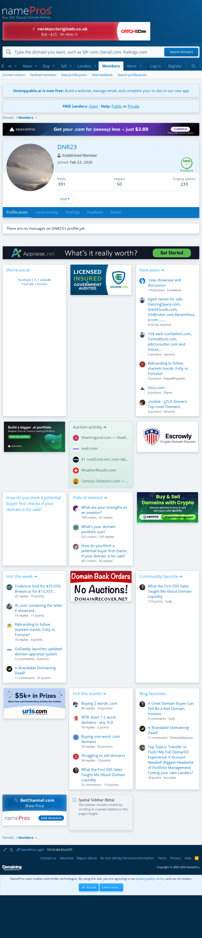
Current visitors (13, 75)
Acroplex (170, 777)
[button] (15, 66)
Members (111, 65)
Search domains (181, 52)
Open (93, 106)
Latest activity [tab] (46, 212)
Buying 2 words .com (99, 703)
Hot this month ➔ (89, 693)
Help (188, 858)
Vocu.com (156, 387)
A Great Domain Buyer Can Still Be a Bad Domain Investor (171, 708)
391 (62, 184)
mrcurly (169, 411)
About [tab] (116, 212)
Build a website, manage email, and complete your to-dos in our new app (101, 90)
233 (184, 184)
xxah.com (89, 448)
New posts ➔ (151, 270)
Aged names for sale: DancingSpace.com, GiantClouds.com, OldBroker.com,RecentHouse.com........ (171, 309)
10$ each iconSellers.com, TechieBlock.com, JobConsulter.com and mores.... (170, 341)
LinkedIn (45, 280)
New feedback (102, 75)
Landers (84, 65)
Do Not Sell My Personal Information (127, 858)
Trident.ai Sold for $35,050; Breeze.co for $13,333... (38, 589)
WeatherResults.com (98, 470)
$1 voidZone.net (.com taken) (105, 459)
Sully (168, 601)
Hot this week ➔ (21, 576)
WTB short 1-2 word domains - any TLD (98, 720)
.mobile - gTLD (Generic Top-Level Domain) (167, 404)
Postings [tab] (73, 212)
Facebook (24, 280)
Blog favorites (152, 693)
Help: (106, 106)
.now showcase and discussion (164, 282)
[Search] (193, 66)
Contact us (48, 858)
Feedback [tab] (95, 212)
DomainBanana (181, 737)
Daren (168, 392)
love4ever (174, 290)
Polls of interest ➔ (90, 497)
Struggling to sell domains (103, 755)
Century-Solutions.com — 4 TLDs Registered (105, 480)
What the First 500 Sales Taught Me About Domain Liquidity (170, 591)
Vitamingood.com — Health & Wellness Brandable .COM (105, 437)
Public (117, 106)
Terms (162, 858)
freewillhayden (174, 378)
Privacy (175, 858)
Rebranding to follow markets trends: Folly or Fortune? (168, 368)
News (27, 65)
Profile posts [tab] (17, 212)
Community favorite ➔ (161, 576)
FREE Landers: (75, 106)
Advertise (66, 858)
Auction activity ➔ (89, 427)
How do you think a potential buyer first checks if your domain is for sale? (33, 503)
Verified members (43, 75)
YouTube (28, 284)
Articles (42, 284)
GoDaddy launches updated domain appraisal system (38, 651)
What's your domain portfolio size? (98, 529)
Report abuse (87, 858)
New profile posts (74, 75)
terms (160, 879)
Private (133, 106)
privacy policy (145, 879)
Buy (46, 65)
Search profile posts (132, 75)
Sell (64, 65)
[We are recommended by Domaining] (12, 869)
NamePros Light (32, 849)
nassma (165, 324)
